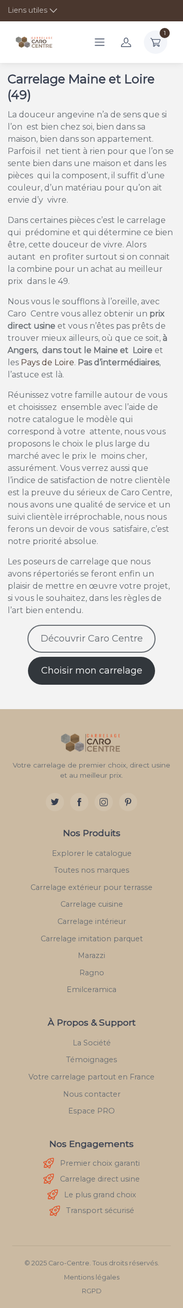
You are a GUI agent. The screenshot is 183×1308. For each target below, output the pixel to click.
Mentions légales (91, 1277)
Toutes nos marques (91, 870)
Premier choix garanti (100, 1163)
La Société (92, 1042)
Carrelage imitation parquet (92, 938)
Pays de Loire (47, 362)
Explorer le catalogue (92, 853)
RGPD (92, 1291)
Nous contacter (91, 1094)
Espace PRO (91, 1110)
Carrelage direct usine (100, 1179)
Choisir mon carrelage (91, 670)
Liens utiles (27, 10)
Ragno (91, 972)
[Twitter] (55, 802)
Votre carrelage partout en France (91, 1076)
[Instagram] (104, 802)
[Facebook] (79, 802)
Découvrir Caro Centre (92, 638)
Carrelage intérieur (91, 921)
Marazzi (91, 955)
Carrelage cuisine (91, 904)
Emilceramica (91, 989)
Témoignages (91, 1059)
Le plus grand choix (100, 1194)
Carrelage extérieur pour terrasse (91, 887)
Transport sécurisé (100, 1210)
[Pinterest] (128, 802)
